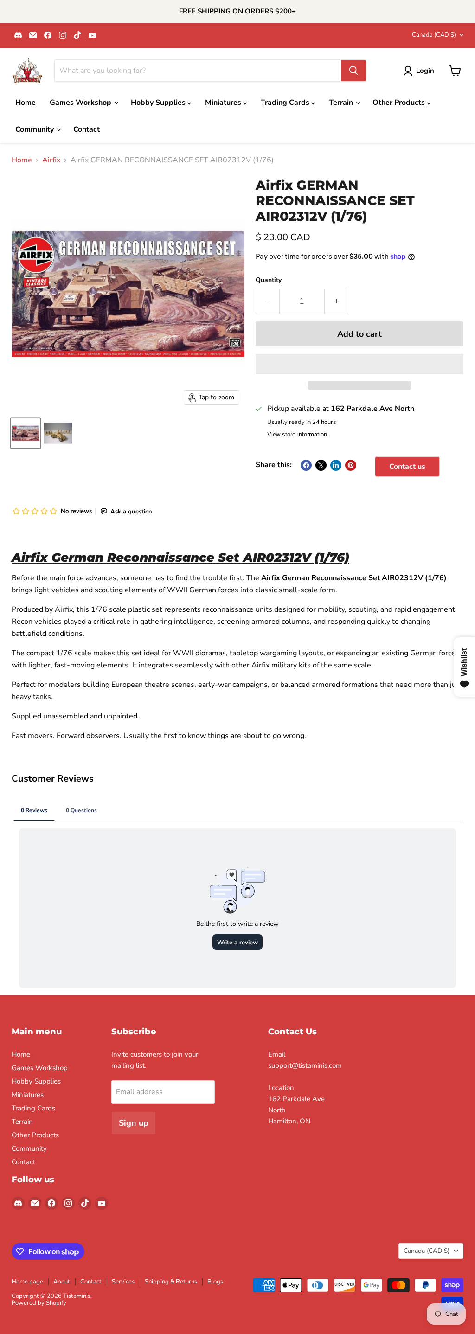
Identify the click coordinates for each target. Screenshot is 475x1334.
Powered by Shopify (39, 1303)
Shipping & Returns (171, 1281)
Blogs (215, 1281)
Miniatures (224, 102)
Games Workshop (81, 102)
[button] (359, 364)
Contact (86, 129)
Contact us (407, 467)
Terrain (342, 102)
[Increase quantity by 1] (336, 301)
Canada (434, 35)
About (61, 1281)
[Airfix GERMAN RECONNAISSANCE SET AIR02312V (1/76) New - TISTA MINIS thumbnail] (25, 433)
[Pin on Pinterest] (350, 465)
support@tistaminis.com (305, 1065)
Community (35, 129)
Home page (27, 1281)
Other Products (399, 102)
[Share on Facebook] (306, 465)
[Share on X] (321, 465)
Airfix (51, 160)
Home (25, 102)
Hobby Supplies (159, 102)
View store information (297, 434)
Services (123, 1281)
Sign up (133, 1123)
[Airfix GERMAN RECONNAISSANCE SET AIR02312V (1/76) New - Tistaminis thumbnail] (58, 433)
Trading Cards (286, 102)
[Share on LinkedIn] (335, 465)
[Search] (353, 70)
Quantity (269, 280)
